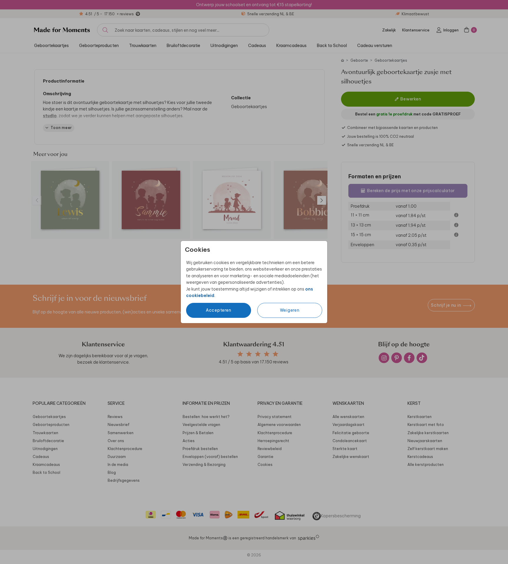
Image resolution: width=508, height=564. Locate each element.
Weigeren (290, 310)
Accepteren (218, 310)
